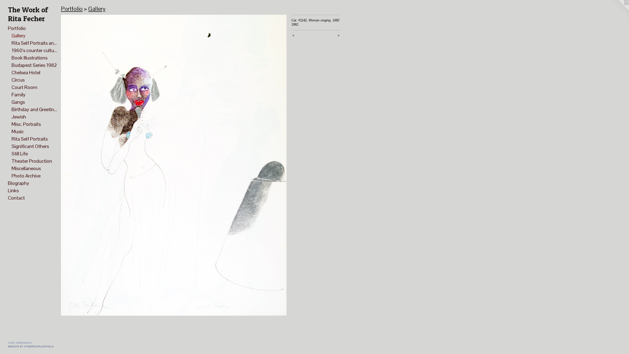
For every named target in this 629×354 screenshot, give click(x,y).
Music (18, 131)
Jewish (19, 117)
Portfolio (17, 28)
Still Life (20, 153)
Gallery (19, 35)
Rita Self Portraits (30, 139)
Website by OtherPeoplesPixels (31, 346)
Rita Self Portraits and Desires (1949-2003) (34, 43)
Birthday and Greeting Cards (34, 109)
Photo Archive (26, 176)
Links (13, 190)
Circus (18, 80)
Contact (16, 198)
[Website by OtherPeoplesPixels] (619, 10)
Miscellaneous (26, 168)
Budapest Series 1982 (34, 65)
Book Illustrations (29, 58)
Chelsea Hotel (26, 72)
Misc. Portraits (26, 124)
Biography (18, 183)
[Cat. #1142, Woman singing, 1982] (173, 165)
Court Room (24, 87)
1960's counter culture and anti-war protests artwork (34, 50)
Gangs (18, 102)
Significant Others (30, 146)
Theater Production (32, 161)
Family (19, 94)
